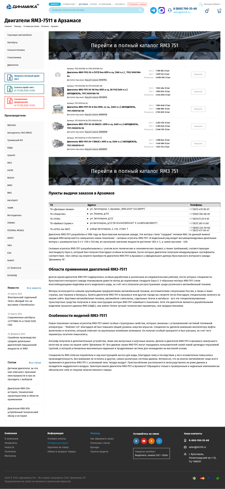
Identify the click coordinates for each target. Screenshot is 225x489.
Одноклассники (151, 441)
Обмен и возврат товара (61, 451)
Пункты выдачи (99, 451)
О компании (105, 4)
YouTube (144, 441)
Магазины (10, 455)
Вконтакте (136, 441)
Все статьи (35, 362)
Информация (55, 433)
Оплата (93, 4)
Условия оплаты (56, 438)
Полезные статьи (100, 442)
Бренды (94, 447)
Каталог (55, 4)
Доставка (83, 4)
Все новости (34, 288)
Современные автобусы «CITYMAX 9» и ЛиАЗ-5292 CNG (22, 321)
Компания (11, 433)
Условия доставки (57, 442)
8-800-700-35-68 (199, 440)
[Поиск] (141, 10)
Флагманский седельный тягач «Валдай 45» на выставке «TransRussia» (22, 301)
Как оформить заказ (102, 438)
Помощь (95, 433)
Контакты (120, 4)
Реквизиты (11, 442)
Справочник (69, 4)
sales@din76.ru (181, 12)
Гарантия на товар (58, 447)
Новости (9, 447)
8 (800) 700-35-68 (185, 8)
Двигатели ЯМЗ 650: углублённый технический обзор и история (23, 412)
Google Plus (159, 441)
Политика (10, 451)
